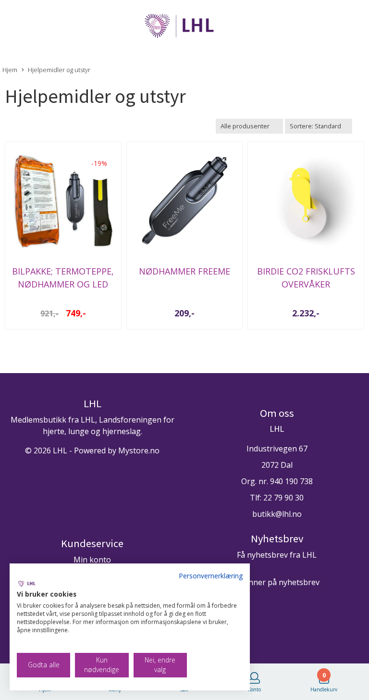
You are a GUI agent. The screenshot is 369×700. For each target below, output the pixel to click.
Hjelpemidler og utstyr (59, 69)
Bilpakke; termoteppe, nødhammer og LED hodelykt (63, 284)
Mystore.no (139, 450)
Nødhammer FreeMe (184, 271)
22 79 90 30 (283, 497)
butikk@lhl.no (277, 514)
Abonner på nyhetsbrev (277, 582)
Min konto (92, 559)
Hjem (9, 69)
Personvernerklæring (211, 575)
